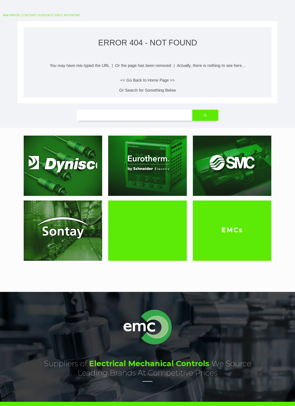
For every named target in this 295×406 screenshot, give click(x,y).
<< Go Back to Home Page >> (147, 80)
